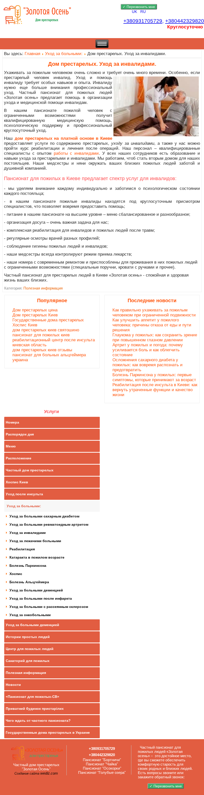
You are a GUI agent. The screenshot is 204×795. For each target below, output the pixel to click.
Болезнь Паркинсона (27, 566)
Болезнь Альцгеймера (29, 582)
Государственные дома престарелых (48, 320)
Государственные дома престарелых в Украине (48, 732)
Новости (13, 685)
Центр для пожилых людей (29, 649)
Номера (12, 422)
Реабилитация (22, 549)
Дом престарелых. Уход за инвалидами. (102, 64)
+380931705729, (143, 21)
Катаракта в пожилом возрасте (36, 557)
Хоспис (15, 574)
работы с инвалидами (76, 153)
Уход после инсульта (24, 494)
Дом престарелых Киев (35, 315)
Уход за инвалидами (27, 533)
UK (135, 11)
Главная (32, 53)
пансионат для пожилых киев (41, 335)
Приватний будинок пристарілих (35, 709)
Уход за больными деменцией (36, 590)
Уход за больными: (64, 53)
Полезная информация (43, 288)
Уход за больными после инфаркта (40, 598)
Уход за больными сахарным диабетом (44, 516)
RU (143, 11)
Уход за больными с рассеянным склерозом (48, 607)
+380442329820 (184, 21)
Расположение (18, 458)
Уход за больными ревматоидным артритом (48, 524)
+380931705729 (102, 748)
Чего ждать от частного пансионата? (38, 721)
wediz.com (49, 773)
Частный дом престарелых (29, 470)
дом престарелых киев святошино (45, 330)
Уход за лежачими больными (35, 541)
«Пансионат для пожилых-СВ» (32, 697)
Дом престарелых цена (34, 310)
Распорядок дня (20, 434)
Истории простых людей (28, 637)
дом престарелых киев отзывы (42, 350)
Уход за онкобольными (30, 615)
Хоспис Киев (24, 325)
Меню (11, 446)
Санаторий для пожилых (28, 661)
